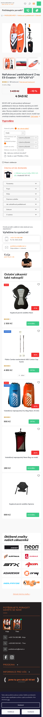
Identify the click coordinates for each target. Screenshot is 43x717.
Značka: (6, 85)
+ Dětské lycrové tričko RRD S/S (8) (26, 174)
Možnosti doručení (21, 153)
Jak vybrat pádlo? (23, 129)
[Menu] (34, 3)
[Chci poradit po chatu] (37, 10)
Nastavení (21, 705)
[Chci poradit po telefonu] (28, 10)
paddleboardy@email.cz (18, 246)
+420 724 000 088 (16, 238)
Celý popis (34, 116)
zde (8, 700)
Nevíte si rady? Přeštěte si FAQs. (18, 156)
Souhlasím (31, 712)
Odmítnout (11, 712)
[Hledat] (30, 3)
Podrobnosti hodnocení (27, 82)
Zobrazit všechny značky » (21, 594)
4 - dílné (21, 375)
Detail (32, 370)
